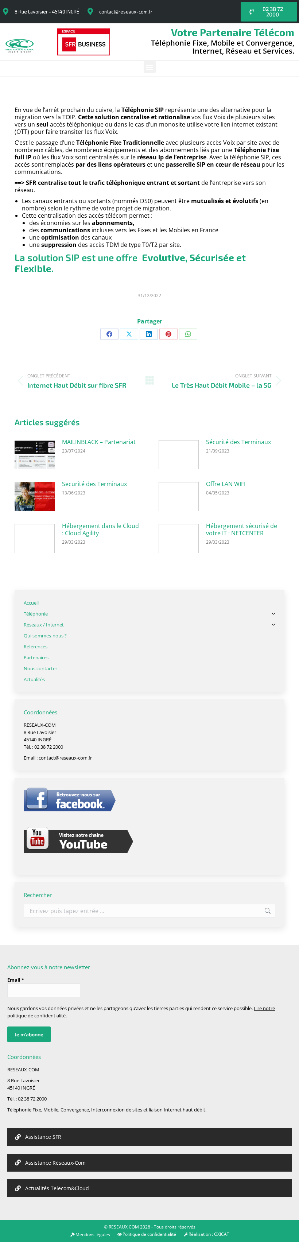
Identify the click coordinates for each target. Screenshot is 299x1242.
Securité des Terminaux (94, 484)
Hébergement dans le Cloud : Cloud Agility (100, 529)
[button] (150, 67)
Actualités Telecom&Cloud (57, 1188)
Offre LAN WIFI (225, 484)
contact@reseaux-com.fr (125, 12)
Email (15, 980)
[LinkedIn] (149, 334)
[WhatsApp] (188, 334)
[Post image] (35, 454)
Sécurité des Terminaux (238, 442)
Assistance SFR (43, 1136)
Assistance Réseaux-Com (55, 1162)
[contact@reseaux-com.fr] (90, 11)
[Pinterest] (168, 334)
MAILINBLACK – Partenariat (99, 442)
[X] (129, 334)
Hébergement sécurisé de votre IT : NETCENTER (241, 529)
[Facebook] (109, 334)
